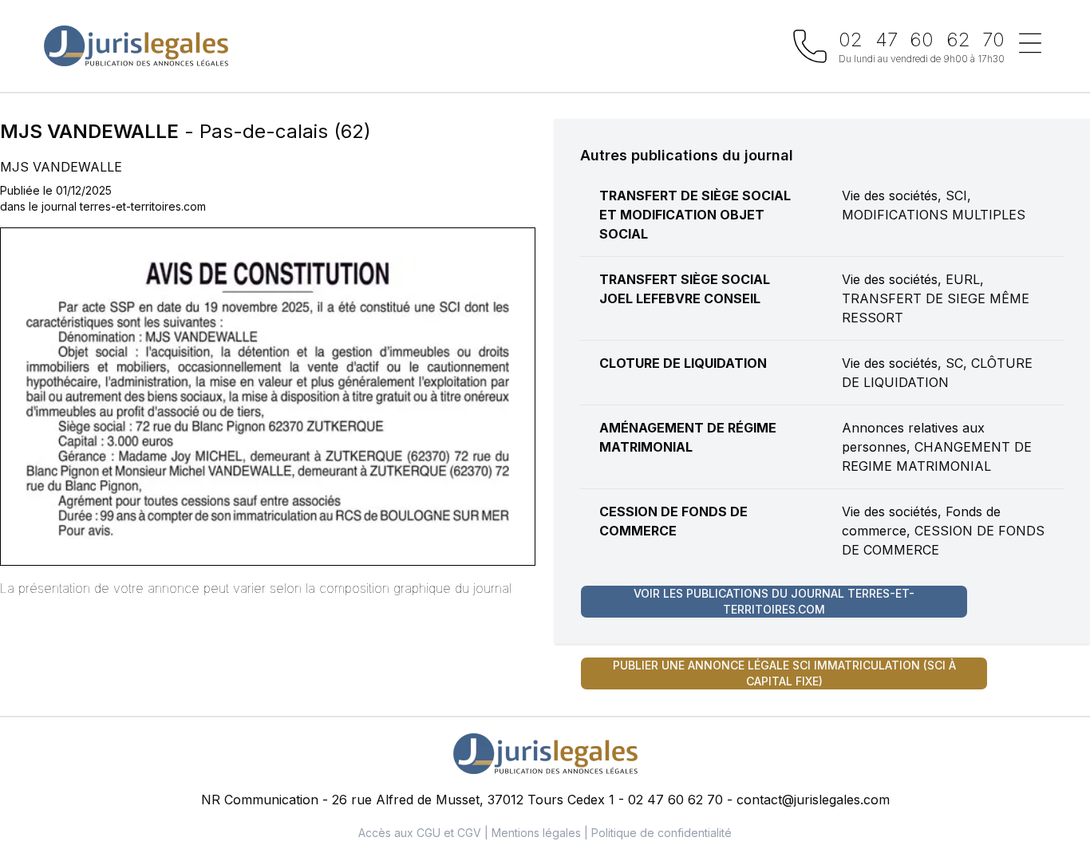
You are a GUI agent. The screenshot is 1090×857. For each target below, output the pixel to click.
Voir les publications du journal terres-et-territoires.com (774, 601)
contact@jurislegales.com (813, 800)
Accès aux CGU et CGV (419, 832)
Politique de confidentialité (661, 832)
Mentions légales (536, 832)
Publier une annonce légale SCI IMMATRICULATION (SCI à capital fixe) (784, 673)
